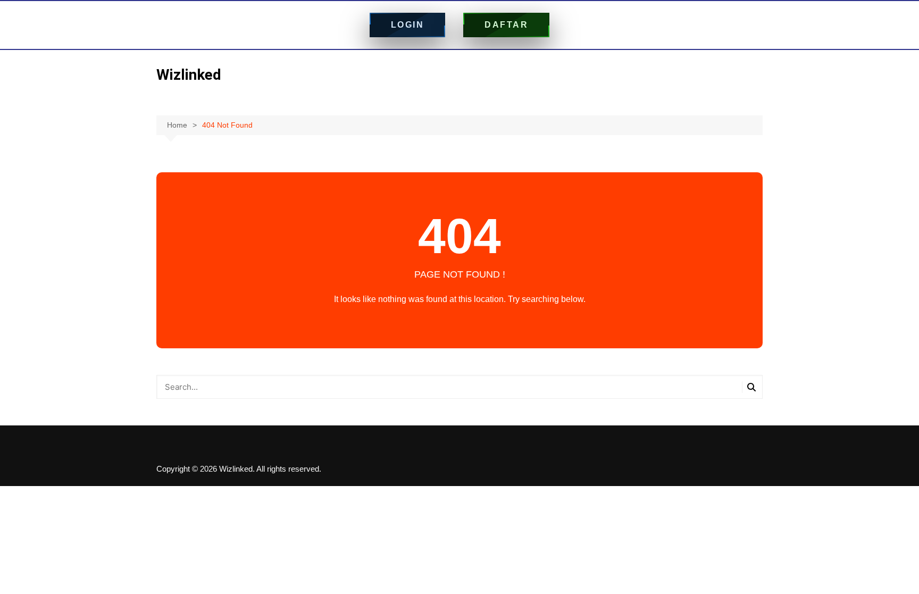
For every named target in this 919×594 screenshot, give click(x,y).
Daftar (506, 24)
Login (407, 24)
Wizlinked (188, 74)
